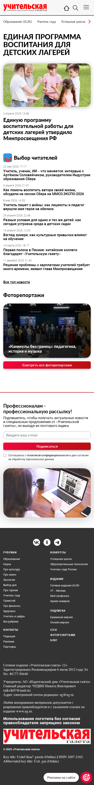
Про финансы (11, 605)
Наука (7, 564)
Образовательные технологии (69, 564)
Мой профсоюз (59, 595)
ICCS (53, 629)
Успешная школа (73, 21)
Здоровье (9, 611)
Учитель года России (63, 569)
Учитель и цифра (14, 616)
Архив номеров (60, 601)
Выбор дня (10, 585)
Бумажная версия (61, 617)
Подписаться (47, 446)
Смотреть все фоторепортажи (47, 365)
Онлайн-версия (59, 622)
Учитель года (46, 21)
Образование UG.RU (17, 21)
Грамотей (9, 600)
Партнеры (9, 646)
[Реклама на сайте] (86, 777)
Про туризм (10, 590)
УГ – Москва (58, 590)
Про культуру (11, 569)
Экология (9, 579)
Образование (11, 559)
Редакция (9, 636)
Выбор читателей (35, 157)
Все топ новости (16, 282)
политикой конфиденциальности (48, 455)
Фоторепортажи (23, 295)
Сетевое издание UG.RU (64, 585)
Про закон (9, 574)
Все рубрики (10, 621)
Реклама (8, 641)
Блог (53, 640)
